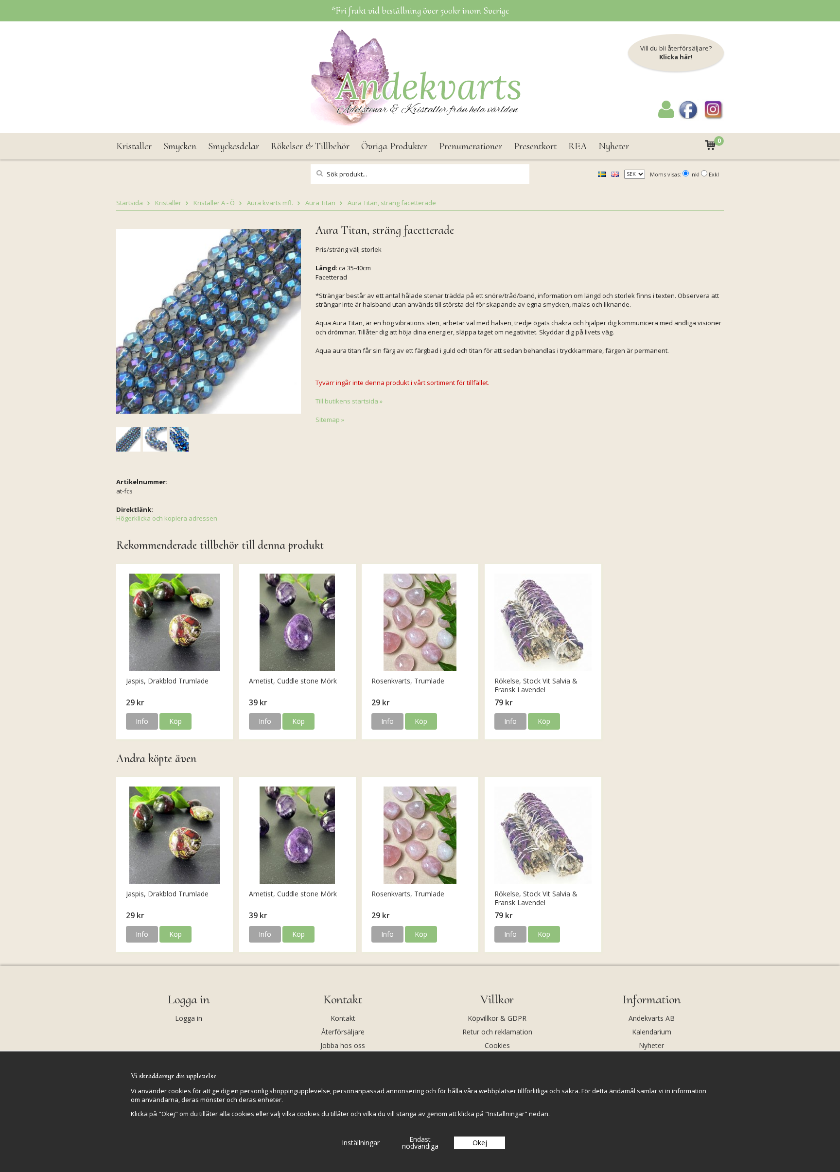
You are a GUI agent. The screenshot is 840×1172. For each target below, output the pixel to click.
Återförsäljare (343, 1031)
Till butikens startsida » (349, 401)
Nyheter (613, 146)
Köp (175, 721)
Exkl (714, 174)
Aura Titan (320, 202)
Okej (479, 1142)
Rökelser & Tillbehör (310, 146)
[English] (615, 173)
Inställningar (361, 1142)
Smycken (179, 146)
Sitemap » (329, 419)
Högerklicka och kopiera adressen (166, 518)
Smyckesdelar (233, 146)
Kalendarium (651, 1031)
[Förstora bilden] (208, 320)
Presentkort (535, 146)
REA (577, 146)
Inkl (695, 174)
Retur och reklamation (497, 1031)
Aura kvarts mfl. (270, 202)
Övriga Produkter (394, 146)
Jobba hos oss (342, 1045)
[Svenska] (602, 173)
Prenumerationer (470, 146)
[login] (666, 115)
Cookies (497, 1045)
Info (142, 721)
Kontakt (343, 1018)
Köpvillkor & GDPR (497, 1018)
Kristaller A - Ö (214, 202)
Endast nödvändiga (420, 1143)
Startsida (129, 202)
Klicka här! (676, 56)
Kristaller (134, 146)
